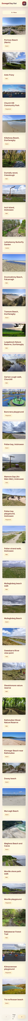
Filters (15, 12)
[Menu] (24, 3)
